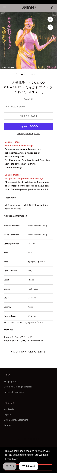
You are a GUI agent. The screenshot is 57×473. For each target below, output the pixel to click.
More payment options (28, 133)
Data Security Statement (16, 419)
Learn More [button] (11, 459)
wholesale (9, 409)
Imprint (7, 414)
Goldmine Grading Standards (18, 386)
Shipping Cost (11, 381)
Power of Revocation (14, 392)
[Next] (41, 74)
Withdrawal (28, 466)
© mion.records (28, 439)
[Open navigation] (4, 8)
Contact (7, 425)
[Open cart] (52, 7)
